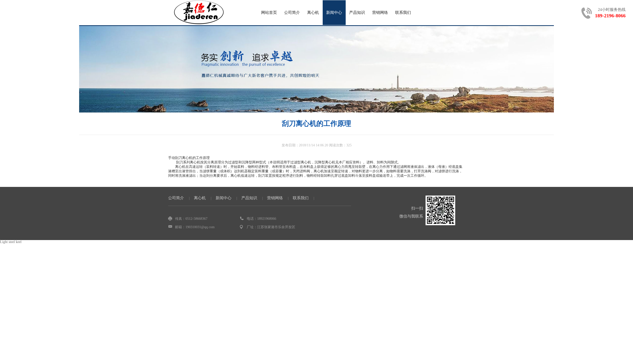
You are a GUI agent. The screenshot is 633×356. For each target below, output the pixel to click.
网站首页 (269, 12)
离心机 (313, 12)
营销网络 (380, 12)
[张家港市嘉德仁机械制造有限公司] (199, 12)
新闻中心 (334, 12)
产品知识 (357, 12)
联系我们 (403, 12)
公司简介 (292, 12)
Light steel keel (11, 242)
